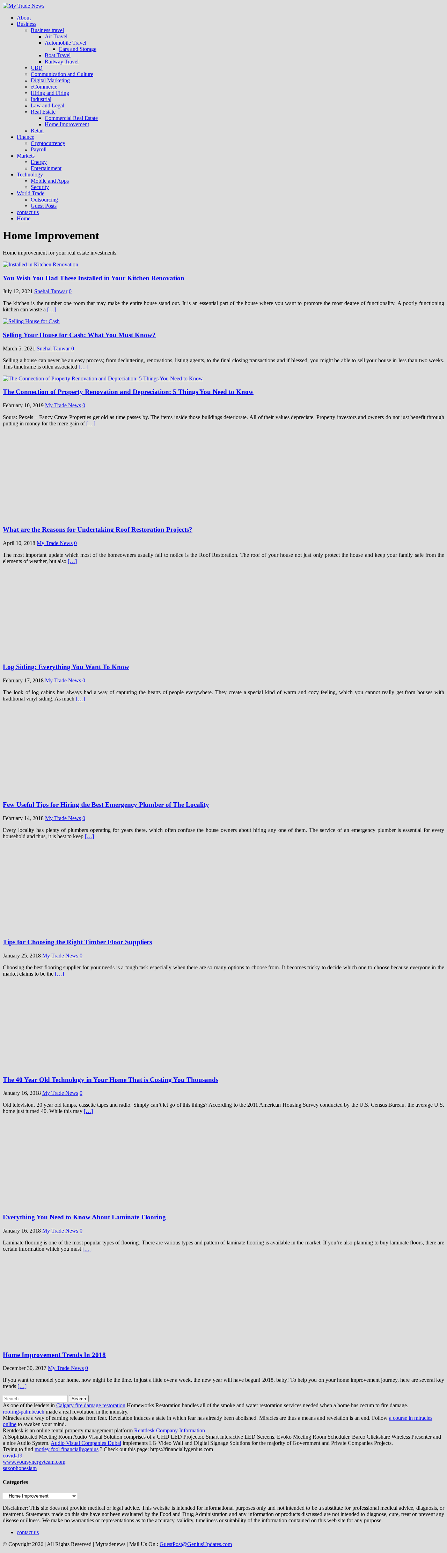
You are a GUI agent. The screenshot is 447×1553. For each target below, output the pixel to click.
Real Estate (43, 112)
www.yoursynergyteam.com (34, 1462)
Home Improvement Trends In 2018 (54, 1354)
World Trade (30, 193)
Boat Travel (58, 55)
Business (26, 24)
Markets (26, 156)
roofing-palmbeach (23, 1412)
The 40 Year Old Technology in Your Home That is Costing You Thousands (110, 1079)
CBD (37, 68)
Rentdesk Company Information (169, 1430)
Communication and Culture (62, 74)
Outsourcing (44, 200)
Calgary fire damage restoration (90, 1405)
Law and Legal (47, 105)
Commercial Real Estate (71, 118)
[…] (51, 309)
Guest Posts (44, 206)
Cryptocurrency (48, 143)
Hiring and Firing (50, 93)
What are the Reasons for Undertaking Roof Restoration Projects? (97, 529)
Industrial (41, 99)
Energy (39, 162)
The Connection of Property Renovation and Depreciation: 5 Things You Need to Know (128, 391)
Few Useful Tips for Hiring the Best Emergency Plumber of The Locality (106, 804)
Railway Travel (62, 62)
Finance (25, 137)
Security (40, 187)
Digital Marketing (50, 80)
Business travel (47, 30)
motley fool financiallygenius (66, 1449)
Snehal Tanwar (50, 291)
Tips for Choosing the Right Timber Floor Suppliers (77, 942)
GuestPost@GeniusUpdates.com (196, 1544)
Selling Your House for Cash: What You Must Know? (79, 335)
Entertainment (46, 168)
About (24, 18)
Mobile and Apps (50, 181)
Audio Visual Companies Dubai (86, 1443)
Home (23, 218)
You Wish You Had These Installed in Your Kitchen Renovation (93, 278)
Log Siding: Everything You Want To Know (66, 667)
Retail (37, 131)
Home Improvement (67, 124)
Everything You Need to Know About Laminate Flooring (84, 1217)
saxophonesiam (20, 1468)
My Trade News (63, 405)
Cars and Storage (77, 49)
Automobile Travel (65, 43)
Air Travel (56, 36)
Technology (30, 174)
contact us (28, 212)
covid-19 (12, 1456)
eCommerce (44, 87)
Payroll (38, 149)
